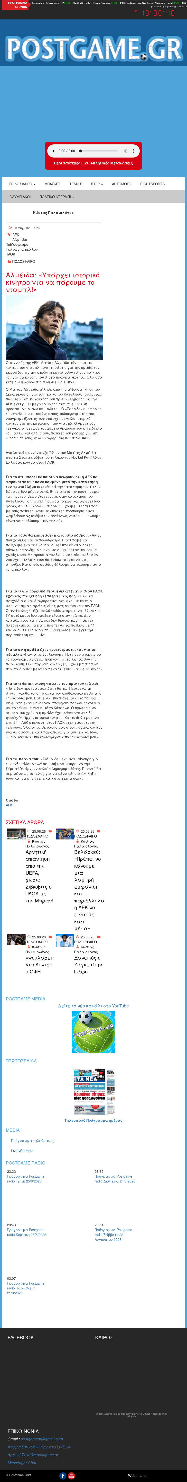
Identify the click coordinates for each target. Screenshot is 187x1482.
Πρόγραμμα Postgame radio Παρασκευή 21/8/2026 (26, 1288)
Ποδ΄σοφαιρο (17, 244)
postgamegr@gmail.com (42, 1439)
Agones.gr (171, 6)
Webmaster (137, 1475)
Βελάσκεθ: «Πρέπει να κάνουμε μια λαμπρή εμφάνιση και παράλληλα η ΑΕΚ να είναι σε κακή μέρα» (88, 890)
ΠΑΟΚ (10, 254)
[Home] (93, 48)
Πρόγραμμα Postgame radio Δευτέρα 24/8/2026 (115, 1178)
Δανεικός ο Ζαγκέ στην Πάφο (88, 964)
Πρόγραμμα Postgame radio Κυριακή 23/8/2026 (26, 1232)
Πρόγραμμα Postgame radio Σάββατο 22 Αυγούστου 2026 (113, 1234)
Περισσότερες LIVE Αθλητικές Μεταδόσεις (93, 163)
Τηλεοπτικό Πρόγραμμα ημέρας (93, 1120)
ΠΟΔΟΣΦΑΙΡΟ (23, 261)
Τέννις (75, 183)
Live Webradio (22, 1150)
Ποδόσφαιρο (21, 183)
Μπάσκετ (52, 183)
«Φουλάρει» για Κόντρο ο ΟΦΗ (39, 964)
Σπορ (96, 183)
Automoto (121, 183)
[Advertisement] (93, 103)
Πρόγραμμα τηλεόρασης (32, 1140)
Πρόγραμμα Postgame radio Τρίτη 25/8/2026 (26, 1178)
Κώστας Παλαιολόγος (53, 212)
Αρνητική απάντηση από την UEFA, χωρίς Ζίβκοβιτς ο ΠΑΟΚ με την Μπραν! (39, 876)
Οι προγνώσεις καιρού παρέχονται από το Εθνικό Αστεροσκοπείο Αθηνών (132, 1415)
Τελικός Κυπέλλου (22, 249)
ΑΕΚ (15, 234)
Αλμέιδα (20, 239)
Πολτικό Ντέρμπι (56, 196)
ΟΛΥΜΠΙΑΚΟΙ (20, 196)
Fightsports (152, 183)
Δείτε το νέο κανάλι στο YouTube (93, 1005)
